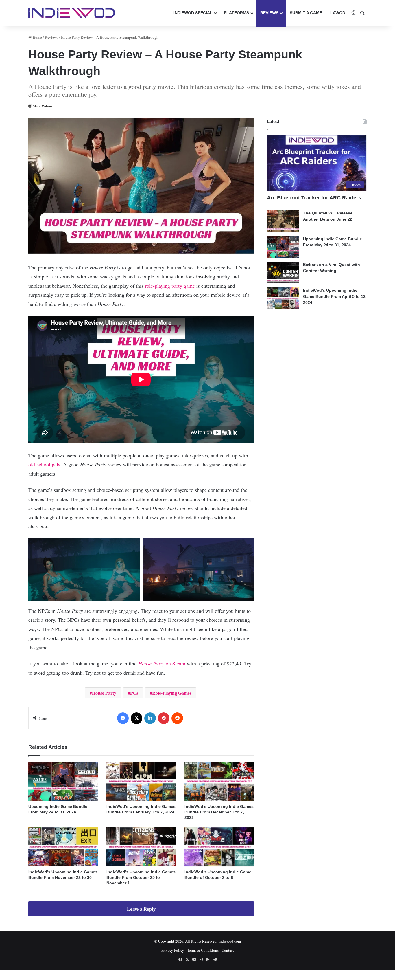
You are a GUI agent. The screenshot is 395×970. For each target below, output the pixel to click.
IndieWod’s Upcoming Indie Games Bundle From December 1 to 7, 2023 (219, 812)
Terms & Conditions (203, 950)
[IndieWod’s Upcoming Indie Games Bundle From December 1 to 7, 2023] (219, 781)
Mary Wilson (42, 106)
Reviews (269, 12)
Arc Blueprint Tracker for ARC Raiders (314, 198)
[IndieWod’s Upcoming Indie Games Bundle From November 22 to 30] (63, 846)
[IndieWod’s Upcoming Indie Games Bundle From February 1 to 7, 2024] (141, 781)
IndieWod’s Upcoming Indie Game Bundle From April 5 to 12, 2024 (335, 296)
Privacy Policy (172, 950)
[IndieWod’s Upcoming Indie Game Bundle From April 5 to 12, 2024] (283, 298)
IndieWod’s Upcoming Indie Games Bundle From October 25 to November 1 (141, 877)
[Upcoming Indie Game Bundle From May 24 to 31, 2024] (63, 781)
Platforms (236, 12)
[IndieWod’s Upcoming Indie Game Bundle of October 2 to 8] (219, 846)
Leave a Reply (141, 908)
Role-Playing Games (171, 693)
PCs (134, 693)
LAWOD (337, 12)
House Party (104, 693)
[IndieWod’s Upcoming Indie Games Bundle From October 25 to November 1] (141, 846)
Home (37, 37)
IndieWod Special (193, 12)
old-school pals (44, 464)
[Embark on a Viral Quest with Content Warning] (283, 272)
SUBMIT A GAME (306, 12)
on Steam (162, 663)
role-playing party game (170, 285)
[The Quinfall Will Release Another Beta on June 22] (283, 221)
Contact (228, 950)
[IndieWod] (71, 13)
